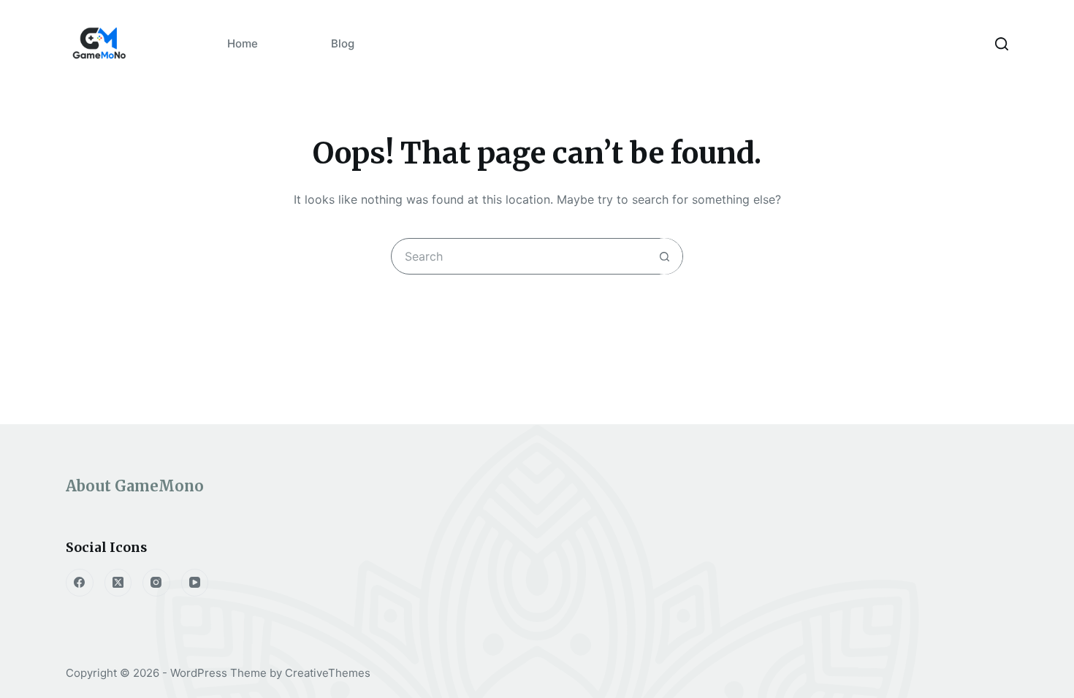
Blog (342, 43)
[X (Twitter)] (118, 583)
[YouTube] (195, 583)
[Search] (1001, 43)
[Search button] (664, 256)
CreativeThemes (327, 673)
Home (242, 43)
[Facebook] (80, 583)
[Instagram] (156, 583)
